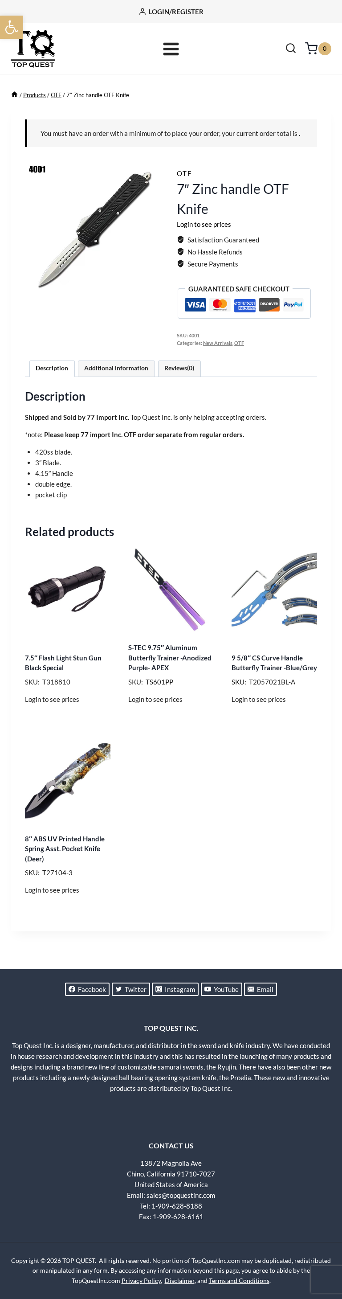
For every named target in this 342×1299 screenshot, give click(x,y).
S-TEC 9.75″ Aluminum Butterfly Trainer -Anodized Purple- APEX (170, 657)
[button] (11, 27)
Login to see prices (204, 224)
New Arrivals (217, 343)
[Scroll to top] (320, 1259)
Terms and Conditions (239, 1280)
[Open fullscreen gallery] (156, 292)
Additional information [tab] (116, 368)
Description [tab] (52, 368)
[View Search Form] (291, 49)
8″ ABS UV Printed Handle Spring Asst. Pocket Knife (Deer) (65, 849)
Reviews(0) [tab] (179, 368)
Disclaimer (180, 1280)
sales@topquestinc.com (181, 1195)
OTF (184, 173)
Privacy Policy (141, 1280)
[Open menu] (171, 48)
